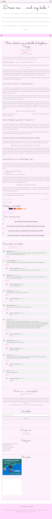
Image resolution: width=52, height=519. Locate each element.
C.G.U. (46, 510)
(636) (10, 443)
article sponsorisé (28, 50)
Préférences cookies (32, 511)
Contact (34, 510)
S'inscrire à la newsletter (8, 212)
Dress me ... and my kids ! (26, 7)
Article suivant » (45, 199)
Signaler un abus (40, 510)
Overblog (30, 506)
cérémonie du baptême (18, 172)
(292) (6, 448)
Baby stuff (22, 50)
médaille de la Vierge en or (24, 113)
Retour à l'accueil (7, 202)
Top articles (30, 510)
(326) (9, 447)
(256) (7, 450)
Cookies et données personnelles (21, 511)
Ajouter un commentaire (13, 247)
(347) (7, 445)
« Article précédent (7, 199)
